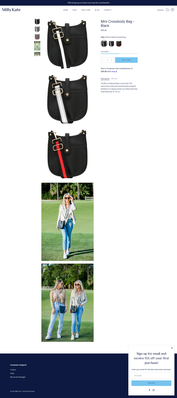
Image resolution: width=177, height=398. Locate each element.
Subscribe (151, 383)
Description (105, 79)
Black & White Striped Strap (104, 43)
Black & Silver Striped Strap (111, 43)
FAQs (12, 373)
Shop (74, 10)
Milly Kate (18, 391)
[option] (37, 22)
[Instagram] (154, 390)
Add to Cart (126, 60)
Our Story (86, 10)
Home (65, 10)
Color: (113, 37)
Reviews (114, 79)
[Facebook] (149, 390)
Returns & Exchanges (18, 377)
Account (160, 10)
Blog (97, 10)
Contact (108, 10)
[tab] (106, 78)
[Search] (167, 10)
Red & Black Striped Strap (119, 43)
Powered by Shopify (28, 391)
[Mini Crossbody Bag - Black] (37, 21)
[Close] (172, 348)
